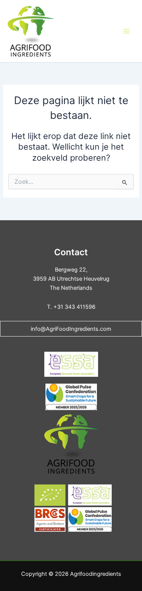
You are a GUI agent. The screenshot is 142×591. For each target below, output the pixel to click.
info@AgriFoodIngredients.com (71, 329)
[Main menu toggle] (126, 31)
